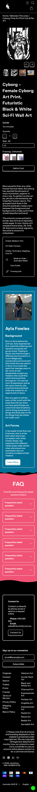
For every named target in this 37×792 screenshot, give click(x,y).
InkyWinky (14, 763)
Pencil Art (25, 717)
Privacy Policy (9, 702)
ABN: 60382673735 (12, 765)
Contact (6, 677)
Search (6, 680)
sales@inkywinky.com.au (19, 626)
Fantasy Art (26, 699)
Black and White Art (26, 684)
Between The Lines (19, 16)
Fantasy (17, 246)
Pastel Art (26, 713)
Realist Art (26, 720)
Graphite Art (27, 703)
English (26, 784)
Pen (21, 241)
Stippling (26, 251)
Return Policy (9, 712)
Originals (7, 673)
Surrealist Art (27, 724)
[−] (5, 136)
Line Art (8, 253)
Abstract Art (27, 673)
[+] (15, 136)
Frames (6, 692)
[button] (32, 3)
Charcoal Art (27, 689)
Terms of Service (7, 696)
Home (5, 16)
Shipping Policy (7, 706)
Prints (5, 688)
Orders (6, 684)
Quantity (6, 131)
